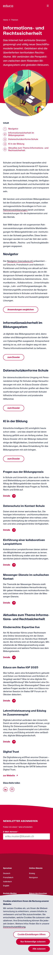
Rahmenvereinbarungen (15, 210)
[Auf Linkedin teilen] (5, 789)
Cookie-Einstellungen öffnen (32, 934)
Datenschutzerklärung (14, 927)
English (6, 886)
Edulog (32, 873)
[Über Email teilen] (12, 789)
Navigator (33, 877)
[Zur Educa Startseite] (8, 7)
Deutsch (6, 873)
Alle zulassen (39, 949)
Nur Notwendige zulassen (33, 942)
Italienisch (7, 882)
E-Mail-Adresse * (10, 832)
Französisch (8, 877)
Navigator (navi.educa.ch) (20, 261)
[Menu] (47, 5)
